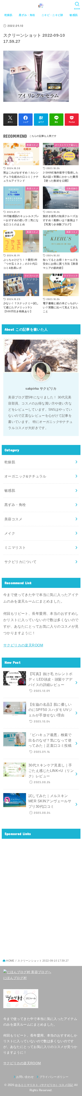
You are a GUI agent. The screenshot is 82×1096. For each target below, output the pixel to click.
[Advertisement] (41, 896)
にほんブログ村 (15, 978)
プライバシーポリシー (53, 1077)
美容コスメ (13, 519)
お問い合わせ (25, 1077)
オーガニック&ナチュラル (25, 476)
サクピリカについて (20, 562)
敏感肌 (74, 15)
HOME (10, 960)
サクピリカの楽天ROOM (23, 645)
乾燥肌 (8, 15)
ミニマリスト (15, 547)
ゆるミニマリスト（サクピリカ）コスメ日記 (44, 1085)
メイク (9, 533)
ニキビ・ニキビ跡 (52, 15)
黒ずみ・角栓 (27, 15)
